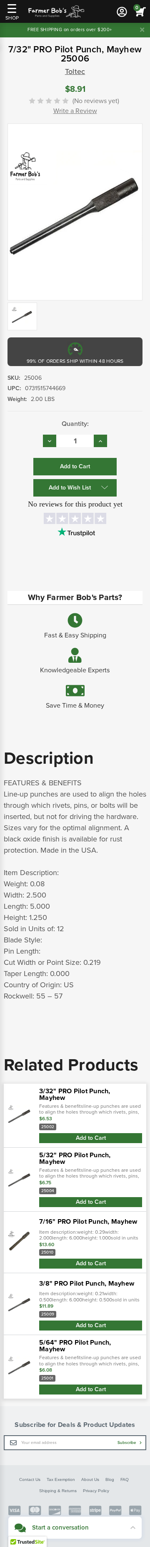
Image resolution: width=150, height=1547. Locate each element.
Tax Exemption (61, 1479)
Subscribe (128, 1442)
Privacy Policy (96, 1490)
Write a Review (75, 111)
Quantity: (75, 424)
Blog (109, 1479)
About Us (90, 1479)
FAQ (124, 1479)
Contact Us (29, 1479)
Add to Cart (91, 1137)
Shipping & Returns (58, 1490)
